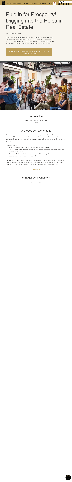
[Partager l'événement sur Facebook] (32, 182)
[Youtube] (66, 4)
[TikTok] (68, 4)
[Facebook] (61, 4)
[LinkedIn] (64, 4)
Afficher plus (36, 169)
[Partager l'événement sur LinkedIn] (40, 182)
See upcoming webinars (29, 53)
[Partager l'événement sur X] (36, 182)
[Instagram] (59, 4)
